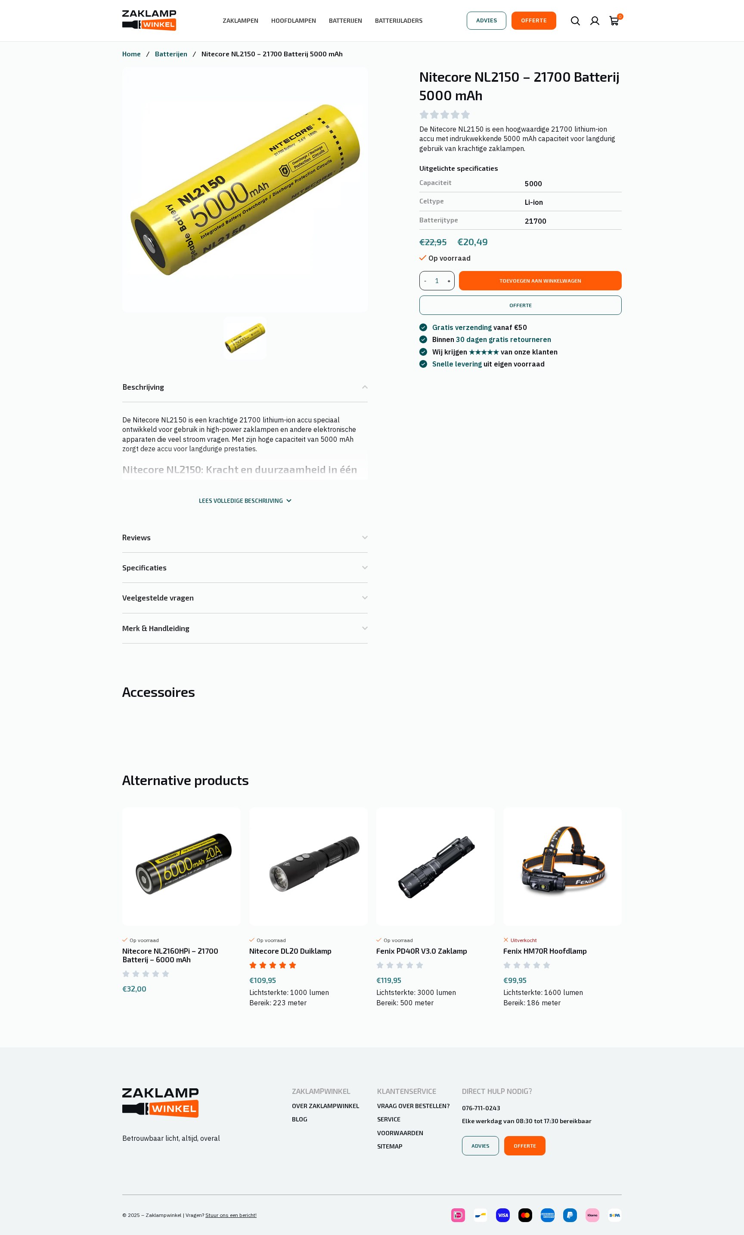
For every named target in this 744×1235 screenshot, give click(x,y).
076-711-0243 (481, 1108)
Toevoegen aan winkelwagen (540, 280)
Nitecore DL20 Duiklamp (290, 950)
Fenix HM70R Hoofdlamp (545, 950)
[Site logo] (149, 19)
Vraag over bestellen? (413, 1105)
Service (388, 1119)
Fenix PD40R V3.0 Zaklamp (421, 950)
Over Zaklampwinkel (325, 1105)
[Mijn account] (594, 20)
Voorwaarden (400, 1132)
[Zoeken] (575, 20)
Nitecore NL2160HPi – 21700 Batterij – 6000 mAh (170, 955)
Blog (299, 1119)
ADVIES (486, 20)
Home (132, 53)
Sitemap (390, 1146)
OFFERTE (534, 20)
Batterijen (172, 53)
